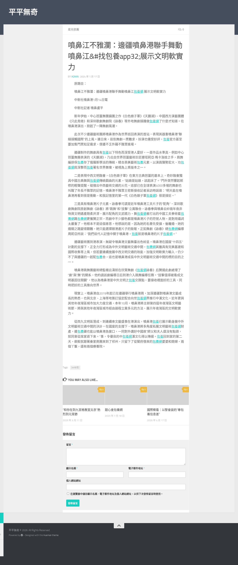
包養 (166, 139)
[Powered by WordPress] (22, 535)
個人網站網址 (73, 480)
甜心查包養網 (114, 410)
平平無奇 (23, 12)
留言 (69, 444)
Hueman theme (51, 535)
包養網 (138, 92)
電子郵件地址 (136, 468)
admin (75, 76)
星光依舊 (73, 29)
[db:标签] (75, 367)
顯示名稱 (72, 468)
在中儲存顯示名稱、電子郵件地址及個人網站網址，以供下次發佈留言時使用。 (116, 493)
